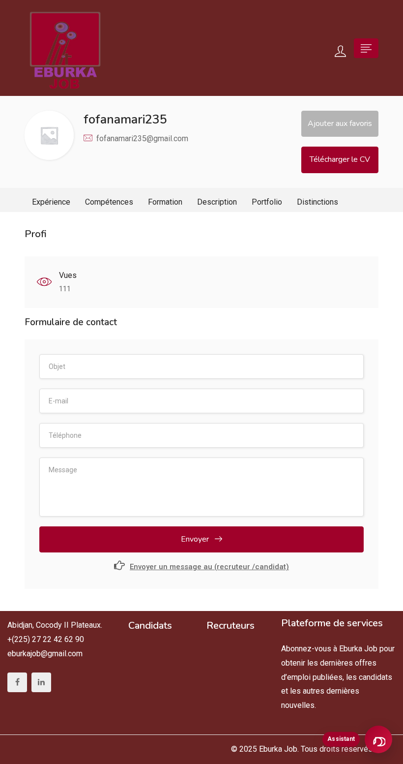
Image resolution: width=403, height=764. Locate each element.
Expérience (51, 202)
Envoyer (196, 539)
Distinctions (317, 202)
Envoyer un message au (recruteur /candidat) (209, 566)
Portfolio (267, 202)
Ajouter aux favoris (340, 123)
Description (217, 202)
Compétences (109, 202)
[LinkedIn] (41, 682)
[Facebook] (17, 682)
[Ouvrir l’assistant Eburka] (378, 739)
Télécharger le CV (340, 159)
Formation (165, 202)
